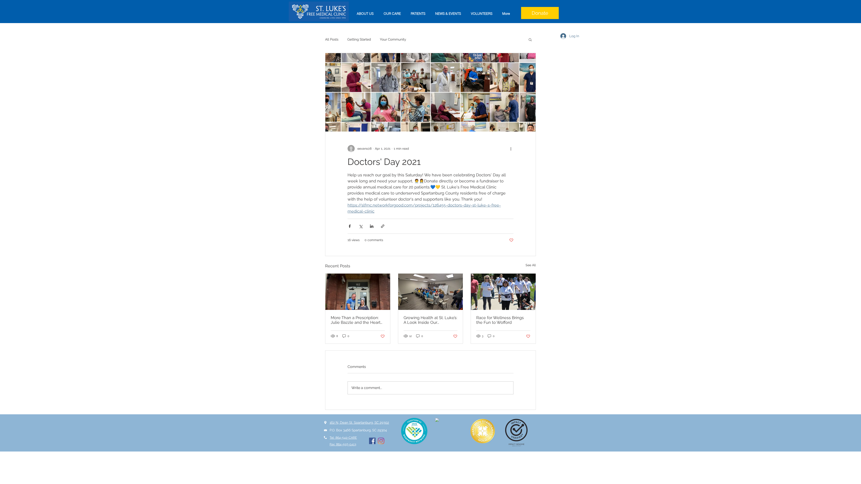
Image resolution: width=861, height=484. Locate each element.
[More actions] (510, 148)
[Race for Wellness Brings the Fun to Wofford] (503, 292)
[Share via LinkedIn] (372, 226)
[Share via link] (382, 226)
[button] (530, 39)
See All (531, 265)
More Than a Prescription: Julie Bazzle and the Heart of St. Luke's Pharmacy (355, 320)
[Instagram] (381, 441)
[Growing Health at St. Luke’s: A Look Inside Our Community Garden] (430, 292)
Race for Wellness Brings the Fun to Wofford (500, 320)
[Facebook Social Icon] (372, 441)
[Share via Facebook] (350, 226)
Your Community (393, 39)
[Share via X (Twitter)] (361, 226)
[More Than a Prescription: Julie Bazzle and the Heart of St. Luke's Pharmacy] (357, 292)
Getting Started (359, 39)
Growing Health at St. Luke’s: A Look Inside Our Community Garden (430, 320)
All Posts (331, 39)
